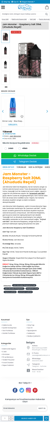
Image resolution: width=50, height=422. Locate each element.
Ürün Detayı (8, 167)
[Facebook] (15, 390)
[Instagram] (28, 390)
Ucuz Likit (5, 19)
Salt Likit (33, 19)
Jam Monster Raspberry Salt (24, 285)
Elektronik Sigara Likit (19, 19)
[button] (6, 31)
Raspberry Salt (32, 288)
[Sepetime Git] (47, 7)
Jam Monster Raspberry (14, 288)
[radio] (9, 148)
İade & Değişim (35, 167)
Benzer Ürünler (8, 91)
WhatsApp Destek (27, 155)
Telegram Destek (28, 161)
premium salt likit (37, 193)
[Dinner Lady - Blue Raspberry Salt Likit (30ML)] (12, 107)
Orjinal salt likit (10, 292)
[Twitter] (22, 390)
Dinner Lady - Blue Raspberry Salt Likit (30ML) (13, 121)
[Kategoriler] (3, 7)
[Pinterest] (35, 390)
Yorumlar (21, 167)
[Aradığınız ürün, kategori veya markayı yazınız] (46, 14)
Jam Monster (15, 136)
